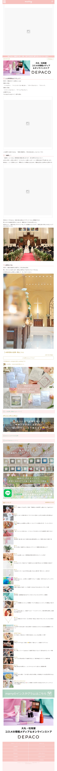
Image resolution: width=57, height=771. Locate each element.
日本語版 (15, 756)
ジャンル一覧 (41, 746)
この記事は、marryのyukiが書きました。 (15, 364)
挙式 (12, 416)
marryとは (41, 743)
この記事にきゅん (28, 358)
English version (41, 756)
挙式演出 (6, 416)
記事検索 (15, 746)
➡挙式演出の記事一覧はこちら (14, 352)
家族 (16, 416)
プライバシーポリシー (41, 750)
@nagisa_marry (6, 349)
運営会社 (15, 753)
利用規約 (15, 750)
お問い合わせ (41, 753)
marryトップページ (15, 743)
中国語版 (15, 760)
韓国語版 (41, 760)
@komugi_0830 (6, 261)
